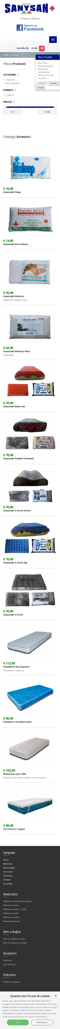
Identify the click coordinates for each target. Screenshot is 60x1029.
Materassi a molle (11, 913)
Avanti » (54, 83)
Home (5, 55)
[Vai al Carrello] (42, 48)
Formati (8, 90)
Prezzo (8, 101)
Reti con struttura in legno (14, 939)
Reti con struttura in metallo (15, 943)
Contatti (6, 880)
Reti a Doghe (9, 868)
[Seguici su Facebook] (30, 27)
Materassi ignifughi (11, 921)
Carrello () (22, 48)
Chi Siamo (7, 876)
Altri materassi (12, 83)
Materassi (7, 864)
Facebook (7, 884)
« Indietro (42, 83)
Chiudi (40, 87)
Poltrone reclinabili (11, 982)
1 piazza (9, 95)
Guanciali (10, 80)
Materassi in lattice (11, 917)
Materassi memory (11, 905)
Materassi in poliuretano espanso (17, 901)
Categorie (9, 74)
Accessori (8, 872)
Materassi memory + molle (14, 909)
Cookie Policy (41, 1016)
